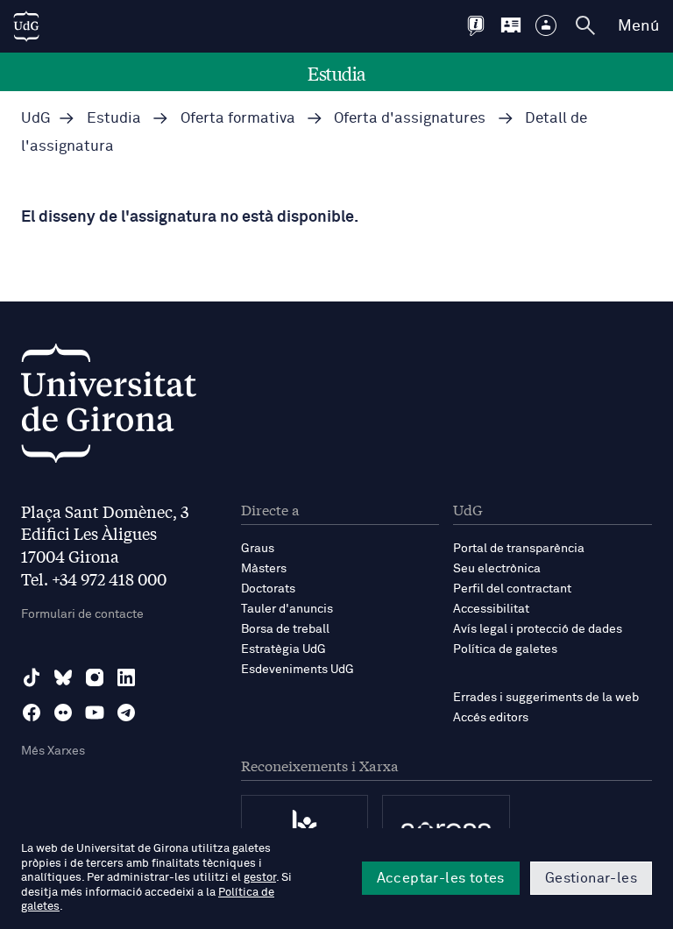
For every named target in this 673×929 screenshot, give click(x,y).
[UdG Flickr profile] (63, 712)
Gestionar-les (591, 878)
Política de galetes (505, 649)
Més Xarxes (53, 751)
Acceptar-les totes (441, 878)
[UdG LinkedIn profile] (126, 677)
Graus (257, 549)
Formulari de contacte (82, 614)
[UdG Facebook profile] (31, 712)
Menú (638, 26)
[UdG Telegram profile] (126, 712)
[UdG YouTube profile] (94, 712)
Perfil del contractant (512, 589)
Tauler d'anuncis (287, 609)
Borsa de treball (285, 629)
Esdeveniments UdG (297, 669)
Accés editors (490, 718)
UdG (36, 118)
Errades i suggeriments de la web (546, 697)
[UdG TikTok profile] (31, 677)
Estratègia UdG (283, 649)
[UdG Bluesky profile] (63, 677)
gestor (260, 877)
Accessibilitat (491, 609)
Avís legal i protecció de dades (537, 629)
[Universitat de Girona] (108, 408)
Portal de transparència (518, 549)
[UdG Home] (26, 26)
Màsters (264, 569)
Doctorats (268, 589)
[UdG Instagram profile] (94, 677)
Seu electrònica (497, 569)
